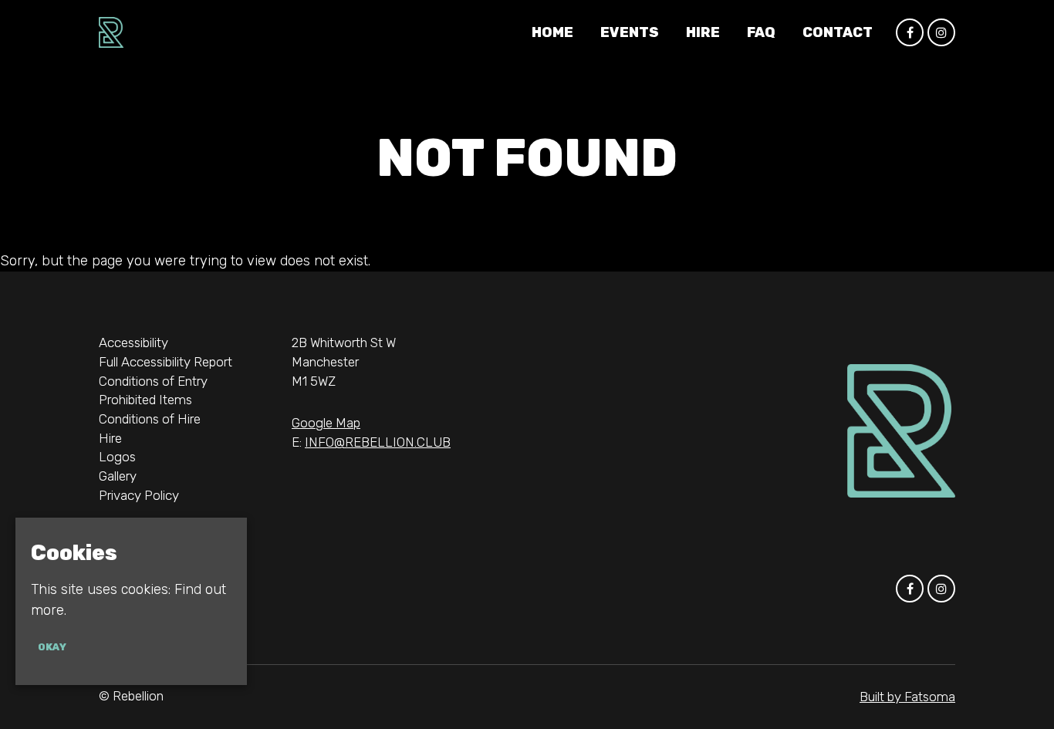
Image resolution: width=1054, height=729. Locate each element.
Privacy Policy (139, 495)
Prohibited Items (145, 399)
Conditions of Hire (150, 419)
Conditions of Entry (153, 381)
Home (552, 32)
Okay (52, 647)
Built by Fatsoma (907, 696)
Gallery (118, 476)
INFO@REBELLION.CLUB (378, 442)
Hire (703, 32)
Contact (837, 32)
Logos (117, 456)
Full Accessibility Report (165, 362)
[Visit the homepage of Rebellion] (111, 32)
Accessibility (133, 342)
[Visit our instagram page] (941, 32)
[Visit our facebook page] (910, 32)
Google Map (326, 422)
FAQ (761, 32)
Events (629, 32)
